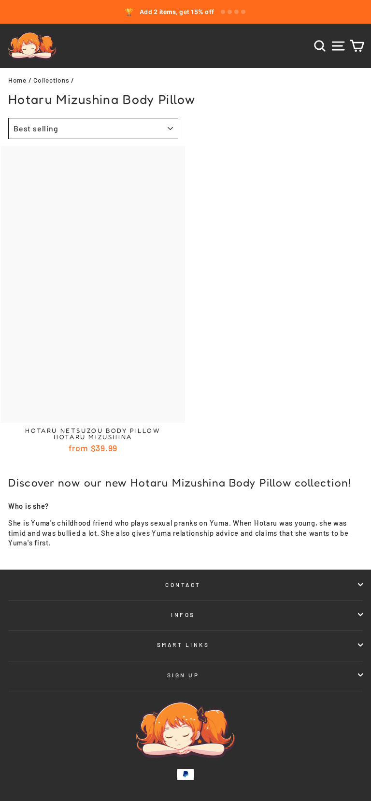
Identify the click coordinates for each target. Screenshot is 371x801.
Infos (183, 614)
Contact (183, 584)
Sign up (183, 675)
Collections (51, 80)
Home (17, 80)
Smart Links (183, 644)
